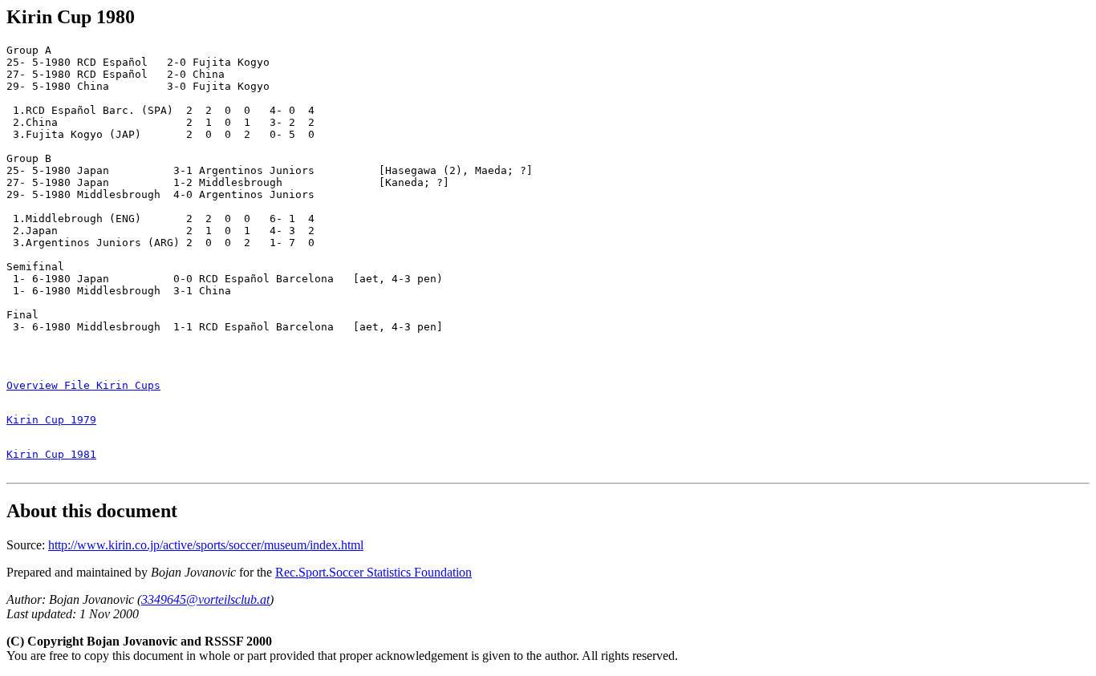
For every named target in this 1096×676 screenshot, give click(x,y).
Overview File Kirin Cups (83, 385)
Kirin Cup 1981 (51, 454)
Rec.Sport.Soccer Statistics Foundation (373, 572)
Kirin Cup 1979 (51, 420)
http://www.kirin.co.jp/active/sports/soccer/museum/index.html (205, 545)
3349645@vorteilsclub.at (205, 599)
